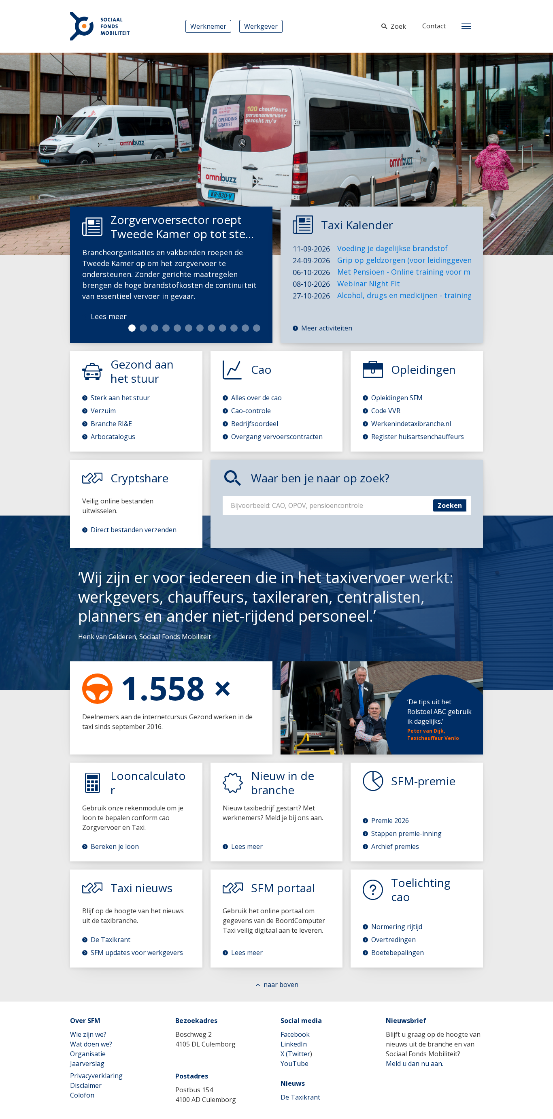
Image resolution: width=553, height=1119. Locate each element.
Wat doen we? (91, 1044)
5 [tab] (177, 328)
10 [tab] (234, 328)
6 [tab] (188, 328)
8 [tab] (211, 328)
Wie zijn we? (88, 1034)
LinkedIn (294, 1044)
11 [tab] (245, 328)
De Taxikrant (300, 1097)
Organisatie (88, 1053)
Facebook (295, 1034)
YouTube (294, 1063)
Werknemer (208, 26)
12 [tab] (256, 328)
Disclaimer (86, 1085)
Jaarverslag (87, 1063)
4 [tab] (166, 328)
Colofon (82, 1095)
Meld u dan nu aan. (414, 1063)
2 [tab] (143, 328)
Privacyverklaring (96, 1075)
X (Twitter (295, 1053)
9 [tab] (222, 328)
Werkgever (261, 26)
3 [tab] (154, 328)
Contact (434, 25)
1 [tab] (132, 328)
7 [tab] (200, 328)
